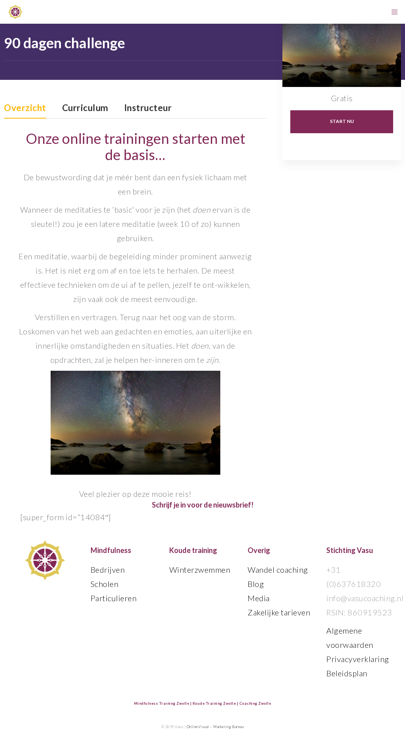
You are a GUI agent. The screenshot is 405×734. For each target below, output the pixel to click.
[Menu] (392, 12)
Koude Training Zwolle (214, 703)
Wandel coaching (278, 569)
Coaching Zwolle (255, 703)
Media (259, 598)
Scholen (105, 584)
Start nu (342, 121)
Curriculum (85, 108)
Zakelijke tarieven (279, 612)
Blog (256, 584)
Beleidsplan (346, 673)
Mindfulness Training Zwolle (161, 703)
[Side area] (378, 12)
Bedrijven (108, 569)
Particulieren (114, 598)
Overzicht (25, 108)
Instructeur (148, 108)
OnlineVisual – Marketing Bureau (215, 727)
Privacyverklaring (357, 659)
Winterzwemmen (200, 569)
